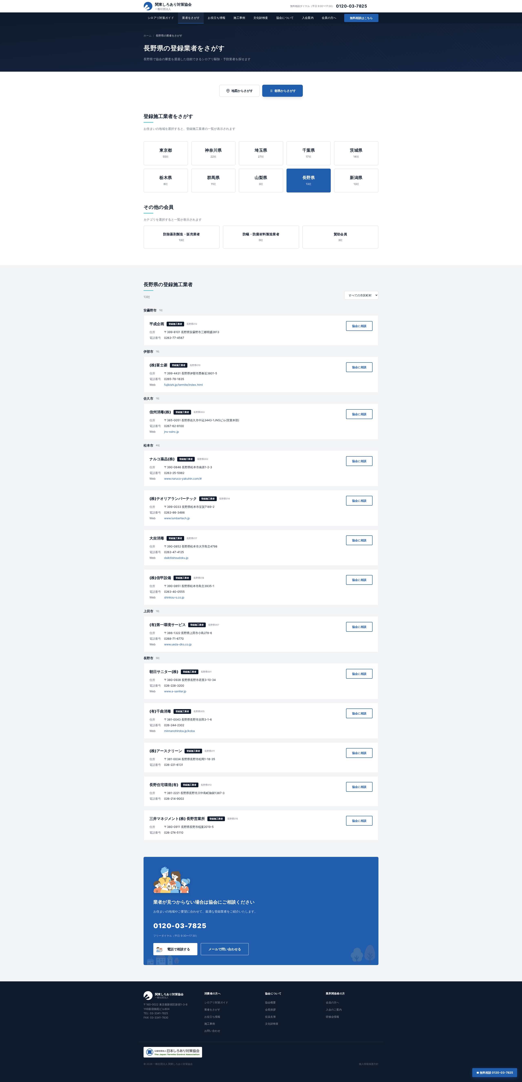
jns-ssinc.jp (171, 431)
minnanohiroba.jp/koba (179, 731)
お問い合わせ (212, 1030)
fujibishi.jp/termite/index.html (183, 384)
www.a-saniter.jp (175, 691)
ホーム (148, 35)
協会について (285, 17)
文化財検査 (260, 17)
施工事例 (239, 17)
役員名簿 (270, 1016)
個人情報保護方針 (368, 1063)
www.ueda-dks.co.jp (178, 644)
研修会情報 (332, 1016)
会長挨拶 (270, 1009)
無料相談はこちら (361, 18)
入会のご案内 (334, 1009)
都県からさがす (285, 91)
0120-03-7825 (351, 6)
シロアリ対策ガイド (161, 17)
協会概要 (270, 1002)
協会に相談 (359, 326)
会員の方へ (329, 17)
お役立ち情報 (216, 17)
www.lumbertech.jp (177, 518)
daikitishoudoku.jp (176, 557)
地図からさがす (242, 91)
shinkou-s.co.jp (174, 597)
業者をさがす (191, 17)
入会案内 (308, 17)
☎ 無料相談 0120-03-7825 (494, 1072)
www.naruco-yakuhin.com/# (183, 478)
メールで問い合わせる (224, 949)
